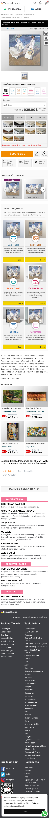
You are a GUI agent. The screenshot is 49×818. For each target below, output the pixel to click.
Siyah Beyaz (29, 727)
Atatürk (27, 659)
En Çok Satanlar (31, 632)
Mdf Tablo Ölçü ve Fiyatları (35, 647)
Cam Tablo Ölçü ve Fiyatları (35, 644)
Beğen (37, 155)
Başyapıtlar (29, 668)
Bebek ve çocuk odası (33, 671)
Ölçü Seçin (7, 105)
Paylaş (44, 155)
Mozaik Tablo (6, 632)
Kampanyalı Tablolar (32, 752)
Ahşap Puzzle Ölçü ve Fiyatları (33, 651)
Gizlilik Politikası (33, 803)
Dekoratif (28, 677)
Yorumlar (28, 770)
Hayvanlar (28, 708)
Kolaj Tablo (5, 635)
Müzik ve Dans (30, 705)
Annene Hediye (7, 638)
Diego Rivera (30, 447)
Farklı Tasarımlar (7, 654)
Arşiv (26, 665)
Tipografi (28, 736)
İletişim (45, 617)
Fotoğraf (27, 687)
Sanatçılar (28, 635)
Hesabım (26, 617)
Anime (27, 662)
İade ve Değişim (36, 617)
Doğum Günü (6, 647)
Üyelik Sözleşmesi (31, 785)
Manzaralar (29, 696)
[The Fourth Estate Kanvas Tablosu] (36, 396)
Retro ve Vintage (31, 718)
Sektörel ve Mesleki (32, 755)
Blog (26, 777)
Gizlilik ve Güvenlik (32, 792)
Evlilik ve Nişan (7, 650)
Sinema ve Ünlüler (31, 724)
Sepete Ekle (17, 153)
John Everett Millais (9, 411)
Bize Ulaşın (28, 767)
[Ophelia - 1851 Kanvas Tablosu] (12, 396)
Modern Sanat (30, 699)
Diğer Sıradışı (29, 749)
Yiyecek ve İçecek (32, 740)
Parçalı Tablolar (7, 657)
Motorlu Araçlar (30, 702)
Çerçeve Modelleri (31, 655)
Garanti (27, 773)
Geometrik (28, 690)
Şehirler (27, 730)
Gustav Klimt (7, 447)
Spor (26, 733)
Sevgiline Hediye (7, 641)
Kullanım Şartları (31, 788)
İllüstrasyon (29, 693)
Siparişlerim (17, 617)
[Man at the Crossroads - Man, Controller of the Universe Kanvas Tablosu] (36, 431)
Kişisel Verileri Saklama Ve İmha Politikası (34, 781)
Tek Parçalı (5, 629)
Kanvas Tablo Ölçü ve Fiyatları (33, 639)
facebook (10, 768)
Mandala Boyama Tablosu (35, 746)
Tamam (24, 812)
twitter (9, 774)
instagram (10, 780)
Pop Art (27, 715)
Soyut (26, 721)
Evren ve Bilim (30, 683)
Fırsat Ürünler (29, 758)
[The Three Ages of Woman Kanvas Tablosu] (12, 431)
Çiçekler (27, 674)
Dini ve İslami (29, 680)
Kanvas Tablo (30, 629)
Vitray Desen (29, 743)
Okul (26, 712)
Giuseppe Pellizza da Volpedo (36, 411)
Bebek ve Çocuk (7, 644)
